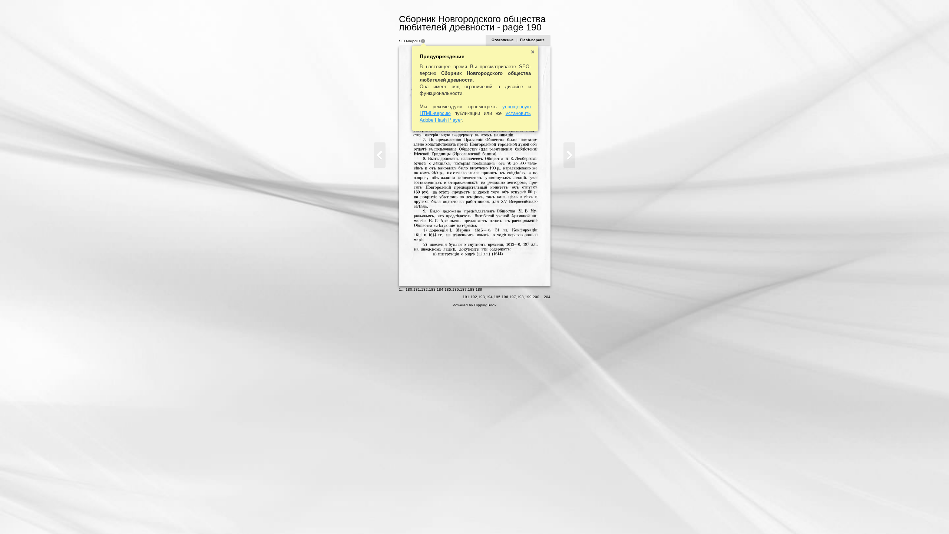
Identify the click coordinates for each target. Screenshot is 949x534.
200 (536, 297)
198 (520, 297)
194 (489, 297)
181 (416, 289)
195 (497, 297)
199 (528, 297)
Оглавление (503, 40)
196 (505, 297)
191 (466, 297)
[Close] (532, 52)
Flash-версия (532, 40)
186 (455, 289)
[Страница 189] (379, 155)
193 (481, 297)
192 (473, 297)
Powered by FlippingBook (474, 305)
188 (471, 289)
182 (424, 289)
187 (463, 289)
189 (479, 289)
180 (409, 289)
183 (432, 289)
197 (512, 297)
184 (440, 289)
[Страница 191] (569, 155)
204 (547, 297)
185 (447, 289)
